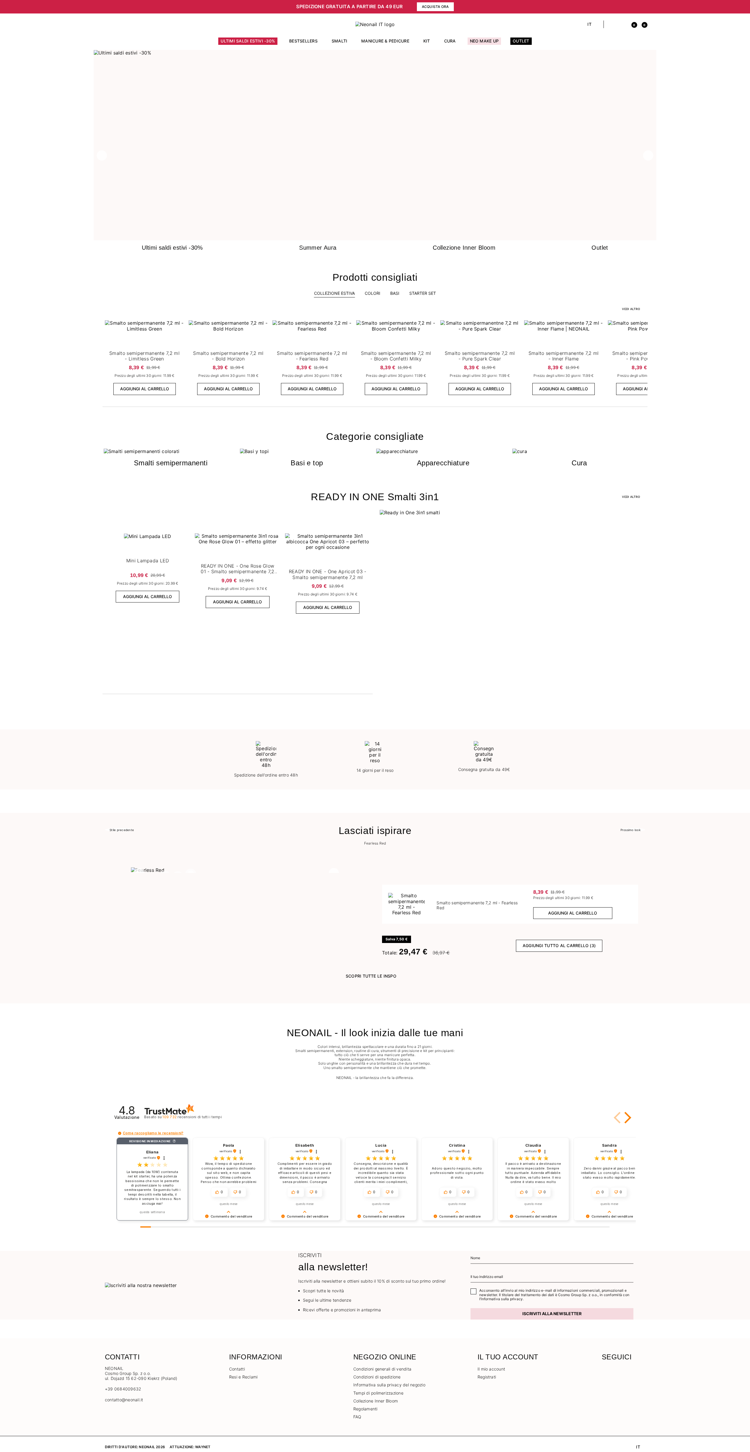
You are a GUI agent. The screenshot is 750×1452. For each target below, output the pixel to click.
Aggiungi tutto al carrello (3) (559, 945)
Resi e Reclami (243, 1376)
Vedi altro (631, 496)
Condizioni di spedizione (377, 1376)
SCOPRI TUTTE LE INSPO (371, 975)
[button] (237, 7)
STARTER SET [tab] (422, 293)
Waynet (202, 1447)
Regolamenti (365, 1408)
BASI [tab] (394, 293)
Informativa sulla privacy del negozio (389, 1384)
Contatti (237, 1368)
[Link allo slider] (375, 53)
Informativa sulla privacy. (502, 1299)
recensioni (191, 1117)
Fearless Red (375, 843)
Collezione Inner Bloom (375, 1400)
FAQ (357, 1416)
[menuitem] (248, 44)
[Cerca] (611, 24)
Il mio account (491, 1368)
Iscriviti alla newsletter (552, 1313)
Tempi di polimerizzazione (378, 1392)
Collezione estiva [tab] (334, 293)
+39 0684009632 (123, 1388)
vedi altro (631, 309)
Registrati (487, 1376)
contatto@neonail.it (124, 1399)
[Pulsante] (179, 326)
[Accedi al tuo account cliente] (621, 24)
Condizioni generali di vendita (382, 1368)
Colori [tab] (372, 293)
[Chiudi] (643, 7)
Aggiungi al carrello (144, 388)
